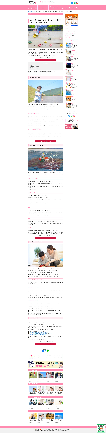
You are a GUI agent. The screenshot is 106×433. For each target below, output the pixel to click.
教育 (39, 7)
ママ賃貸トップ (34, 426)
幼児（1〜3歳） (31, 17)
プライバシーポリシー (53, 426)
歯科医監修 (67, 37)
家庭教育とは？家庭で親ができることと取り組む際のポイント (38, 334)
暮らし (54, 7)
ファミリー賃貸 (43, 7)
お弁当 (71, 33)
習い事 (37, 17)
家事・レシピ (57, 7)
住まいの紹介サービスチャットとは (45, 141)
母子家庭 (73, 7)
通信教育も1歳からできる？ (34, 67)
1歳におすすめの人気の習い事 (34, 66)
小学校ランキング (35, 7)
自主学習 (67, 35)
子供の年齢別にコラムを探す (54, 2)
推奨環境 (67, 426)
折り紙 (74, 33)
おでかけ (65, 7)
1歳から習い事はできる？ (34, 65)
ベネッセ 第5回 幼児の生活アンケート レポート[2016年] (39, 109)
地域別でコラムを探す (43, 2)
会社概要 (44, 426)
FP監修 (73, 35)
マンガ (50, 7)
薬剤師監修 (71, 37)
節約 (66, 33)
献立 (68, 33)
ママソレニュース (76, 7)
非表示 (46, 63)
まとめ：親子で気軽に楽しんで (34, 68)
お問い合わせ (71, 120)
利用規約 (48, 426)
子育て (29, 7)
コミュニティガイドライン (61, 426)
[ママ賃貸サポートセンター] (45, 364)
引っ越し (46, 7)
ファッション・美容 (61, 7)
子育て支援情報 (32, 7)
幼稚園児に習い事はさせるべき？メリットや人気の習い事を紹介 (38, 332)
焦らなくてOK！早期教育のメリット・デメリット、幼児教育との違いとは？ (40, 333)
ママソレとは (39, 426)
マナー (70, 35)
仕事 (69, 7)
